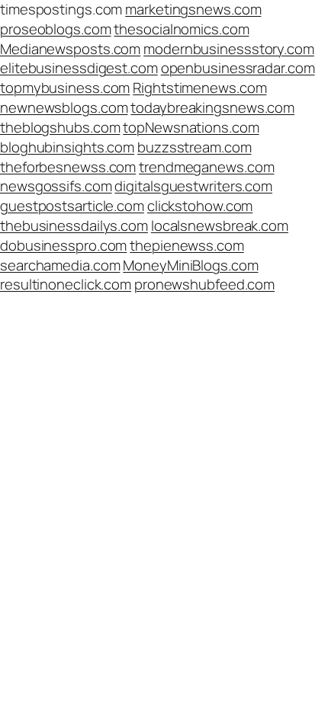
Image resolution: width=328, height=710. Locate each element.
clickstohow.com (200, 206)
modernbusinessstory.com (228, 49)
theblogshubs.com (60, 127)
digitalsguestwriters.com (193, 186)
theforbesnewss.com (68, 167)
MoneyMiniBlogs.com (190, 265)
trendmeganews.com (206, 167)
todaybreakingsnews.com (212, 107)
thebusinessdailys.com (74, 225)
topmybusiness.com (65, 88)
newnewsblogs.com (63, 107)
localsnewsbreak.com (219, 225)
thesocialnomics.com (181, 29)
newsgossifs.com (56, 186)
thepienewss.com (187, 245)
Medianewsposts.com (70, 49)
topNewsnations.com (191, 127)
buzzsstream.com (194, 147)
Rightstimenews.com (199, 88)
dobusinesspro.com (63, 245)
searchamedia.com (60, 265)
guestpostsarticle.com (72, 206)
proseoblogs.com (55, 29)
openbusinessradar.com (238, 68)
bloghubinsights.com (67, 147)
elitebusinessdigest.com (79, 68)
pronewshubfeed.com (204, 284)
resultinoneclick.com (65, 284)
